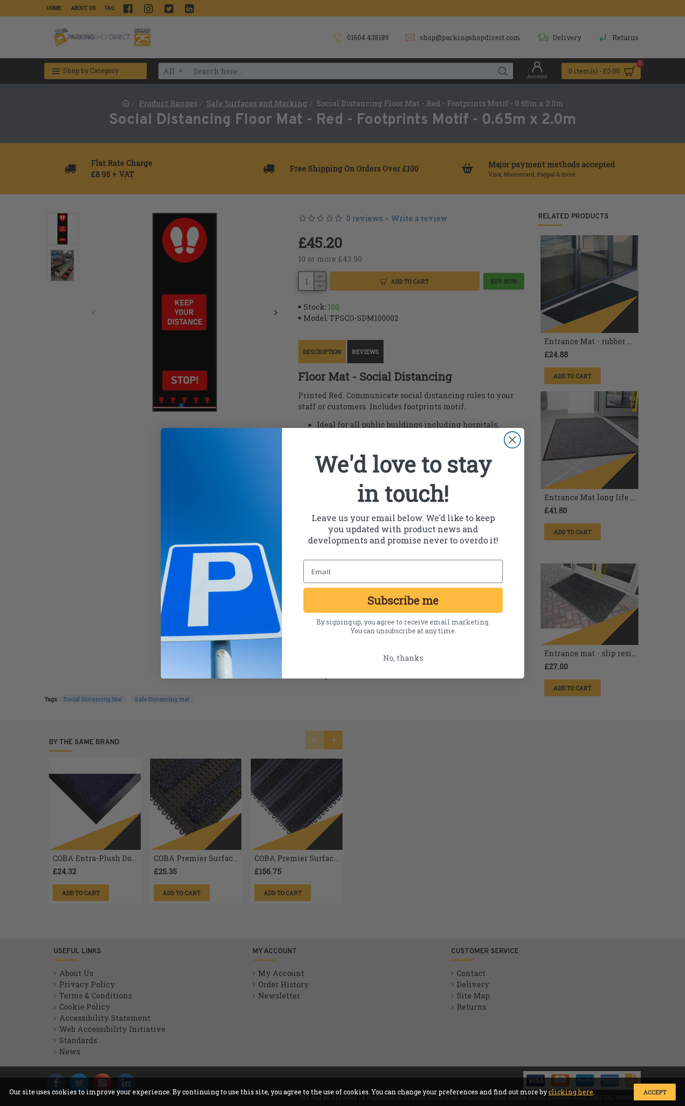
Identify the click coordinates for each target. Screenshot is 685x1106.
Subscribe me (403, 600)
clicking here (570, 1091)
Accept (655, 1092)
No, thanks (403, 658)
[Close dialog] (512, 440)
